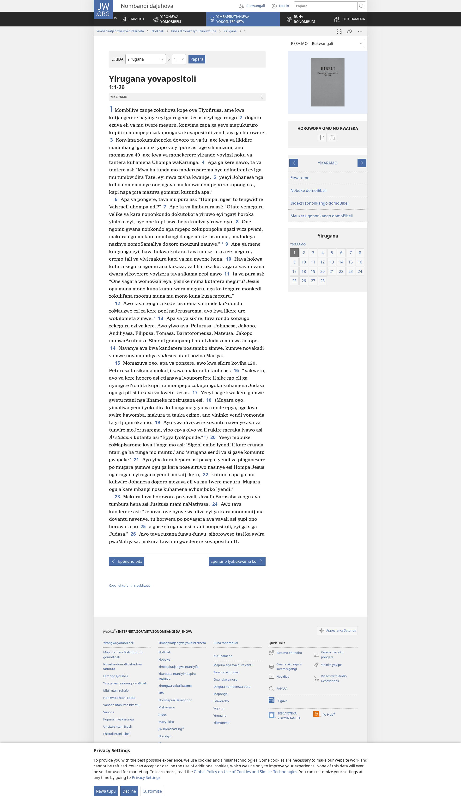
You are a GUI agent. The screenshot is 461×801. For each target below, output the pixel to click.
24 (215, 504)
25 (143, 526)
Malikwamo (166, 707)
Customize (152, 791)
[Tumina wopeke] (349, 31)
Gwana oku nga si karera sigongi (285, 667)
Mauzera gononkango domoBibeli (322, 216)
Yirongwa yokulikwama (175, 685)
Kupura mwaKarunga (118, 719)
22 (206, 474)
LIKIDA (117, 59)
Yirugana (230, 31)
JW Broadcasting (171, 729)
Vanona (108, 712)
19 (158, 422)
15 (118, 363)
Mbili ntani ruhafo (116, 690)
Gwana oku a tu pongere (328, 655)
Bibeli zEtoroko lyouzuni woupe (193, 31)
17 (195, 392)
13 (161, 318)
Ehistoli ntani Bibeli (116, 734)
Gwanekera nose (225, 679)
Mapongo (220, 694)
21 (137, 459)
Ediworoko (221, 701)
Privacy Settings (146, 777)
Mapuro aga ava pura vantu (233, 665)
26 (134, 534)
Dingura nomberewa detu (231, 686)
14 (113, 348)
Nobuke (164, 659)
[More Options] (360, 31)
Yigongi (218, 708)
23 (118, 496)
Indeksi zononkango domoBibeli (320, 203)
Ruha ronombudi (225, 643)
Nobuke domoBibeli (309, 190)
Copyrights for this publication (130, 585)
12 (118, 303)
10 (229, 259)
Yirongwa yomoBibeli (118, 643)
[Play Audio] (339, 31)
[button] (176, 19)
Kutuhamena (222, 656)
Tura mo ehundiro (226, 672)
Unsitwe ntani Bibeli (117, 726)
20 (213, 437)
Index (162, 714)
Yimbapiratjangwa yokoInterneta (120, 31)
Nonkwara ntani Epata (119, 697)
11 (227, 273)
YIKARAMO (328, 163)
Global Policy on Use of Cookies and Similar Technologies (245, 771)
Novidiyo (164, 736)
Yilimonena (221, 722)
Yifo (161, 693)
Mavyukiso (166, 722)
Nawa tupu (106, 791)
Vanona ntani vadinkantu (121, 705)
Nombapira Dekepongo (175, 700)
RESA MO (299, 43)
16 (237, 370)
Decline (129, 791)
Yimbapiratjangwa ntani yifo (178, 666)
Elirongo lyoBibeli (115, 676)
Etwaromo (300, 177)
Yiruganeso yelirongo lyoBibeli (124, 683)
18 (209, 400)
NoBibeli (158, 31)
